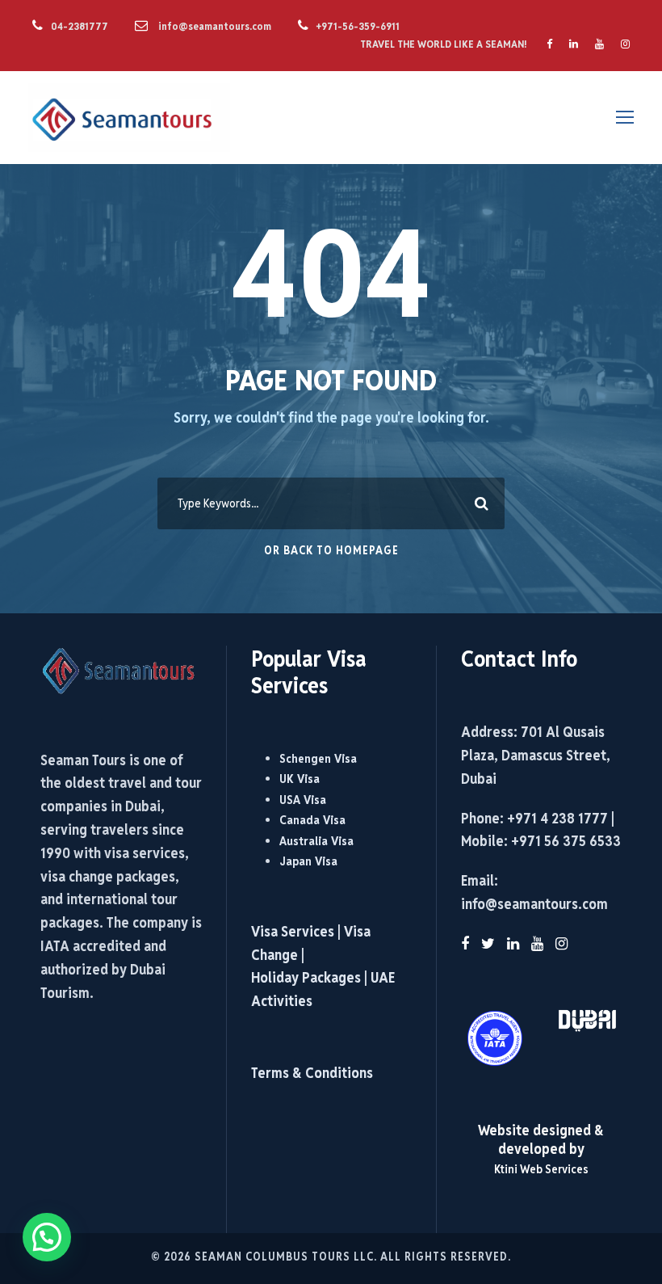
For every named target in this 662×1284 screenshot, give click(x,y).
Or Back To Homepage (331, 550)
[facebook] (549, 44)
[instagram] (625, 44)
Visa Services (294, 931)
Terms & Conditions (312, 1072)
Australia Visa (316, 840)
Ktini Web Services (541, 1169)
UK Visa (299, 778)
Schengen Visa (318, 758)
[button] (47, 1237)
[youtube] (599, 44)
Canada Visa (312, 819)
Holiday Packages (306, 977)
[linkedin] (573, 44)
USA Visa (302, 799)
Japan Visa (308, 861)
